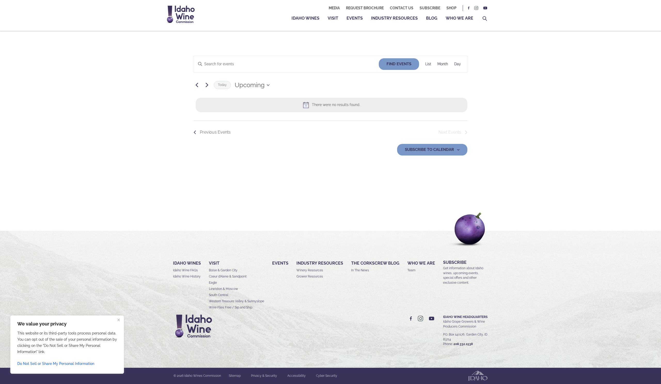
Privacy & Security (264, 376)
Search (485, 18)
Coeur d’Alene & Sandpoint (228, 276)
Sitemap (235, 376)
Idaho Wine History (187, 276)
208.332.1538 (463, 344)
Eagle (213, 282)
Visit (333, 18)
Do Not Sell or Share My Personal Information (55, 364)
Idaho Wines (305, 18)
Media (334, 8)
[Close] (118, 320)
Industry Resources (394, 18)
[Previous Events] (197, 85)
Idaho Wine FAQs (185, 270)
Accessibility (296, 376)
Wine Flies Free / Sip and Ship (230, 307)
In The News (360, 270)
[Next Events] (207, 85)
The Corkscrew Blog (375, 263)
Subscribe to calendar (429, 149)
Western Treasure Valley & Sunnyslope (236, 301)
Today (222, 85)
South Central (218, 295)
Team (411, 270)
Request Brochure (365, 8)
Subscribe (430, 8)
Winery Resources (309, 270)
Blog (431, 18)
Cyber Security (326, 376)
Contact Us (401, 8)
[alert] (331, 105)
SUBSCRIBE (455, 262)
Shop (451, 8)
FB (469, 8)
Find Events (399, 64)
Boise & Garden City (223, 270)
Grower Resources (309, 276)
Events (355, 18)
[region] (67, 344)
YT (485, 8)
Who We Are (459, 18)
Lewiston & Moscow (223, 289)
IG (476, 8)
